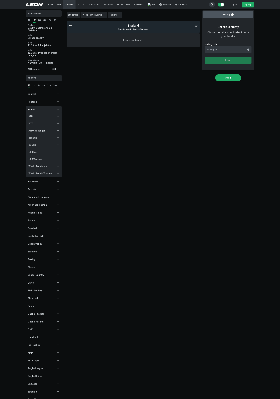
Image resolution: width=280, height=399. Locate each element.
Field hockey (35, 290)
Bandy (31, 220)
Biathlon (32, 251)
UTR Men (33, 152)
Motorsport (34, 360)
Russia (32, 145)
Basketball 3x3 (36, 236)
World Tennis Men (38, 166)
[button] (212, 4)
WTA (31, 123)
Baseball (32, 228)
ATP (31, 116)
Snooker (32, 384)
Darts (31, 282)
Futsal (31, 306)
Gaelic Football (36, 314)
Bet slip (228, 14)
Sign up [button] (247, 4)
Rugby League (35, 368)
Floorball (33, 298)
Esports (32, 189)
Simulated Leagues (38, 197)
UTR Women (35, 159)
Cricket (32, 94)
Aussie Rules (35, 212)
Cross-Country (36, 275)
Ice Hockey (34, 345)
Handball (33, 337)
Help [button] (228, 77)
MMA (30, 352)
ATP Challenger (37, 130)
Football (32, 102)
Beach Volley (35, 244)
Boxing (32, 259)
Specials (32, 391)
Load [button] (228, 60)
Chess (31, 267)
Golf (30, 329)
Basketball (33, 181)
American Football (38, 205)
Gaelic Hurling (36, 321)
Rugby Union (35, 376)
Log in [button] (234, 4)
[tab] (29, 20)
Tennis (31, 109)
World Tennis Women (40, 173)
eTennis (33, 138)
